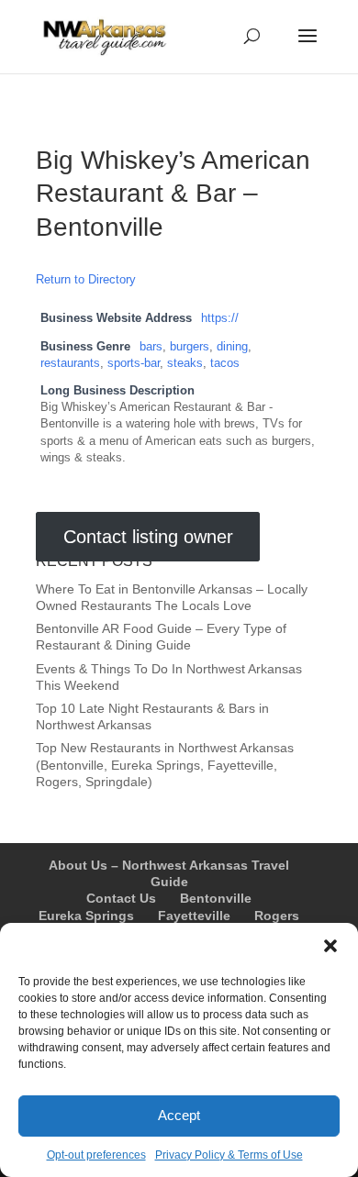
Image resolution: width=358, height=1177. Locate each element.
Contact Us (121, 898)
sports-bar (133, 363)
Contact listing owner (148, 537)
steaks (185, 363)
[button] (330, 946)
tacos (225, 363)
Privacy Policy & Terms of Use (229, 1155)
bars (151, 346)
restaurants (70, 363)
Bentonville (216, 898)
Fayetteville (194, 915)
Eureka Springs (86, 915)
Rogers (276, 915)
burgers (189, 346)
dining (232, 346)
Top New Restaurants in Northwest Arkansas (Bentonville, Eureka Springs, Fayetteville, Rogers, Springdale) (165, 764)
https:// (220, 318)
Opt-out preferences (96, 1155)
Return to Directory (86, 279)
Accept (179, 1115)
